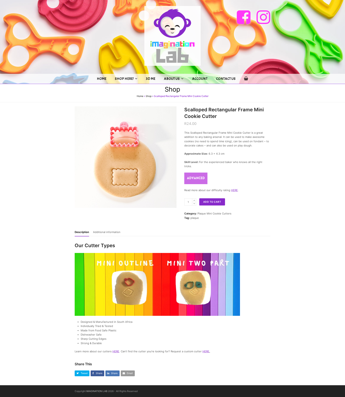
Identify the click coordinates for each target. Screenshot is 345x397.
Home (140, 96)
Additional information (106, 232)
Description (82, 232)
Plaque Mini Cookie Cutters (214, 213)
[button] (82, 373)
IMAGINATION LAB (96, 391)
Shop (149, 96)
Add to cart (212, 201)
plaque (194, 217)
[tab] (82, 232)
